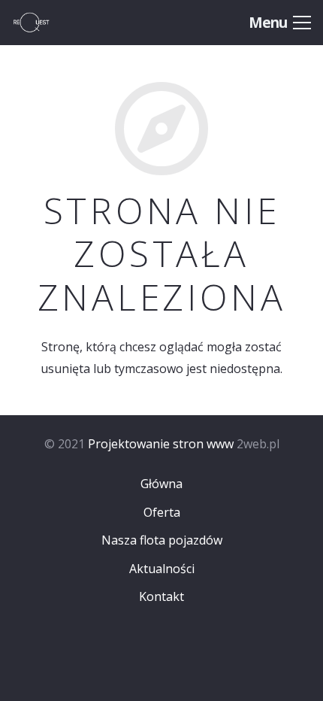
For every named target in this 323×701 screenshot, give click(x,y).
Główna (161, 483)
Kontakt (161, 596)
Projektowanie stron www (161, 443)
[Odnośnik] (46, 22)
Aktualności (162, 568)
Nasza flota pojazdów (161, 540)
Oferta (161, 512)
